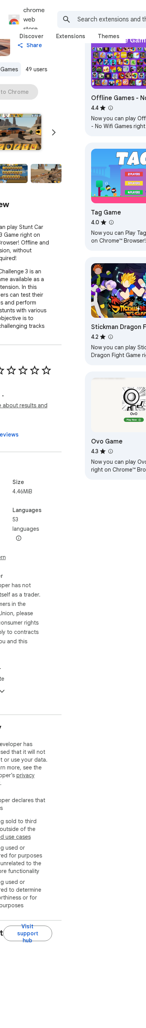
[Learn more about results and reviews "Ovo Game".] (110, 451)
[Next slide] (54, 132)
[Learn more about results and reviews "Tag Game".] (111, 222)
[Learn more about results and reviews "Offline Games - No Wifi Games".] (110, 108)
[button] (46, 173)
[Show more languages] (18, 538)
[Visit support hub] (27, 933)
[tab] (31, 36)
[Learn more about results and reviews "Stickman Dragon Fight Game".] (110, 336)
